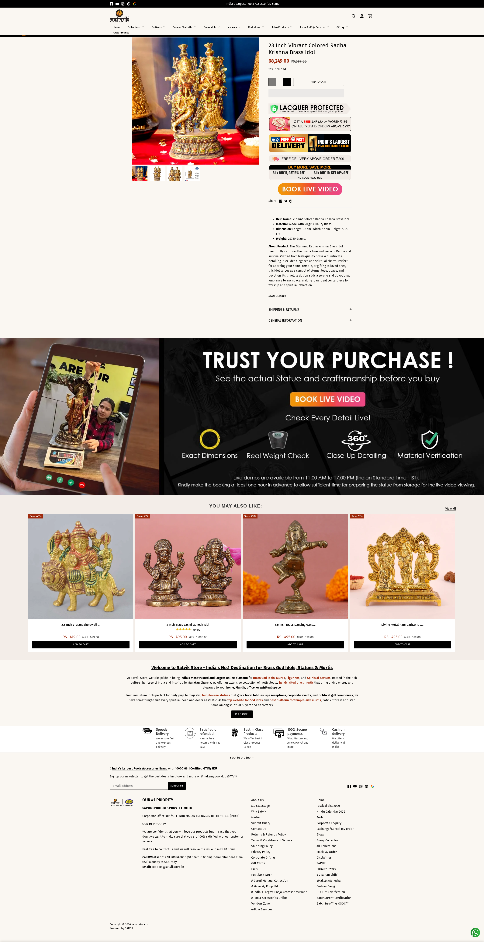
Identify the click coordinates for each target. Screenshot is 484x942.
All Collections (326, 846)
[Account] (362, 16)
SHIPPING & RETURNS (283, 309)
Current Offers (326, 869)
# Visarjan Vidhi (327, 875)
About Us (257, 800)
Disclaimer (323, 857)
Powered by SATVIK (121, 928)
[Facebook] (111, 4)
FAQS (254, 869)
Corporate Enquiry (328, 823)
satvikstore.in (140, 924)
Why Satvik (258, 811)
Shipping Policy (262, 846)
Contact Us (258, 829)
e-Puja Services (261, 909)
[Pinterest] (128, 4)
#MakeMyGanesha (328, 880)
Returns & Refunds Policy (268, 834)
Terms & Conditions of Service (271, 840)
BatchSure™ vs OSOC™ (332, 903)
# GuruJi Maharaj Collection (269, 880)
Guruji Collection (327, 840)
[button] (306, 93)
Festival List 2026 (328, 806)
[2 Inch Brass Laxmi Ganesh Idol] (187, 566)
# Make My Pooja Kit (264, 886)
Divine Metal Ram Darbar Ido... (402, 624)
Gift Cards (258, 863)
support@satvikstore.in (168, 867)
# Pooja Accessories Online (269, 898)
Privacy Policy (260, 852)
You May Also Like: (235, 505)
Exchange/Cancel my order (335, 829)
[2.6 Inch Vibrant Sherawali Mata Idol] (80, 566)
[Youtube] (117, 4)
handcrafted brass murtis (296, 682)
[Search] (353, 16)
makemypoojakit (214, 776)
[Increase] (287, 82)
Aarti (319, 817)
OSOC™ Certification (330, 892)
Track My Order (326, 852)
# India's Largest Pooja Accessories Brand (279, 892)
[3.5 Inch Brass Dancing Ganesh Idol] (295, 566)
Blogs (320, 834)
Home (320, 800)
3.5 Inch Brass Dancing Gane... (295, 624)
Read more (242, 714)
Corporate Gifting (263, 857)
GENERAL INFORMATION (285, 320)
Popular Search (261, 875)
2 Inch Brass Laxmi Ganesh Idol (188, 624)
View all (450, 508)
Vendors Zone (260, 903)
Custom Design (326, 886)
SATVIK (232, 776)
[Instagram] (122, 4)
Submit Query (260, 823)
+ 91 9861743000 (175, 857)
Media (255, 817)
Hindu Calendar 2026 (330, 811)
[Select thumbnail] (139, 173)
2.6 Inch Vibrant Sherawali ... (80, 624)
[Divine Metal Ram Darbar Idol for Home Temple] (402, 566)
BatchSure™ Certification (333, 898)
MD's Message (260, 806)
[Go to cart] (370, 16)
